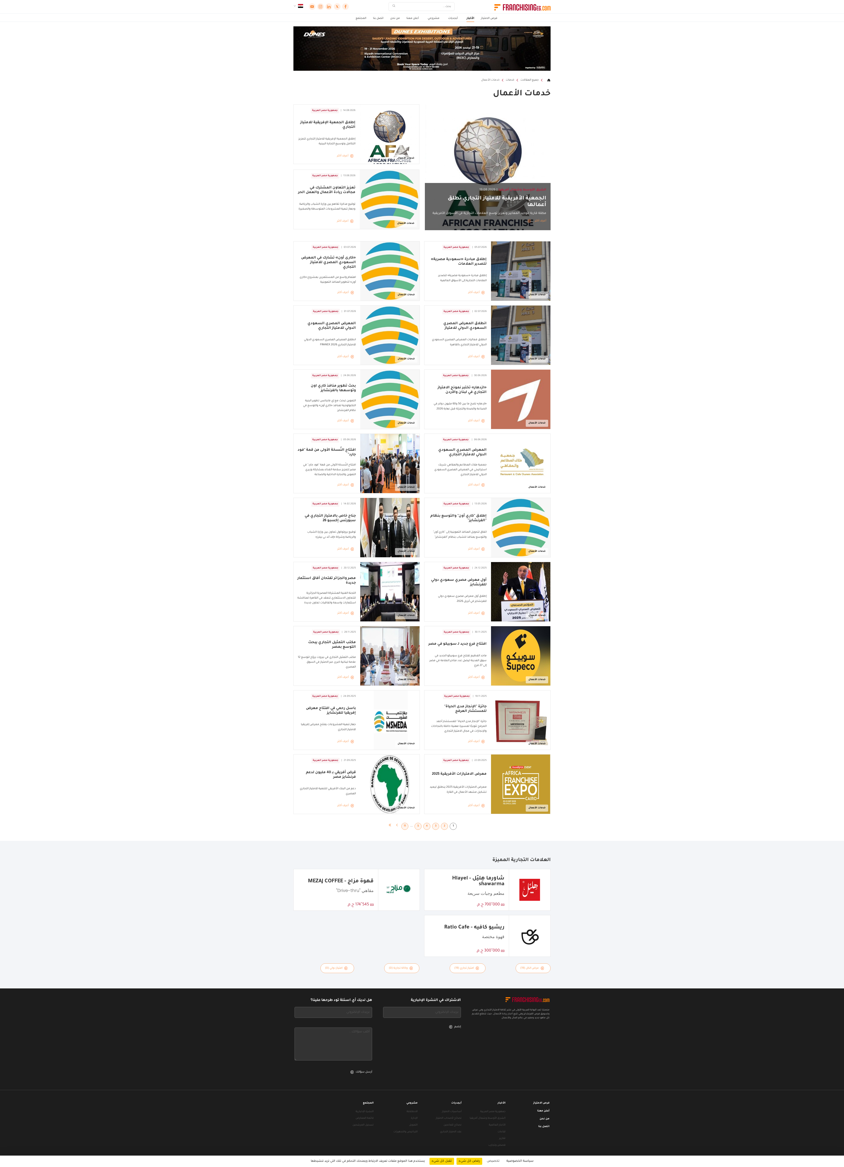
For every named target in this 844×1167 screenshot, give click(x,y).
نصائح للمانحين (453, 1125)
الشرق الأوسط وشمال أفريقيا (488, 1118)
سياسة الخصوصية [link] (519, 1161)
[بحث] (394, 6)
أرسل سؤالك (364, 1072)
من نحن (395, 18)
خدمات (510, 80)
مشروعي (433, 18)
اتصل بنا (378, 18)
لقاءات (502, 1132)
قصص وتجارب (497, 1145)
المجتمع (361, 18)
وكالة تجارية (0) (398, 968)
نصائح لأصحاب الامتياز (449, 1118)
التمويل (413, 1125)
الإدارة (414, 1118)
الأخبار (470, 18)
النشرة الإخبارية (365, 1111)
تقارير (502, 1138)
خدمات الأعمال (490, 80)
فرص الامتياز (489, 18)
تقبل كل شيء (442, 1161)
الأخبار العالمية (497, 1125)
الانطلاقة (412, 1111)
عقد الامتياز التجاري (451, 1132)
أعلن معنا (412, 18)
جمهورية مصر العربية (493, 1111)
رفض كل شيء (469, 1161)
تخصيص (493, 1161)
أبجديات (453, 18)
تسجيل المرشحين (363, 1125)
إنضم (457, 1026)
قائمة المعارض (365, 1118)
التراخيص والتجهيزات (405, 1132)
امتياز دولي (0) (333, 968)
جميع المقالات (529, 80)
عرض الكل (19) (529, 968)
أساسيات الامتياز (452, 1111)
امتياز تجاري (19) (464, 968)
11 (405, 826)
